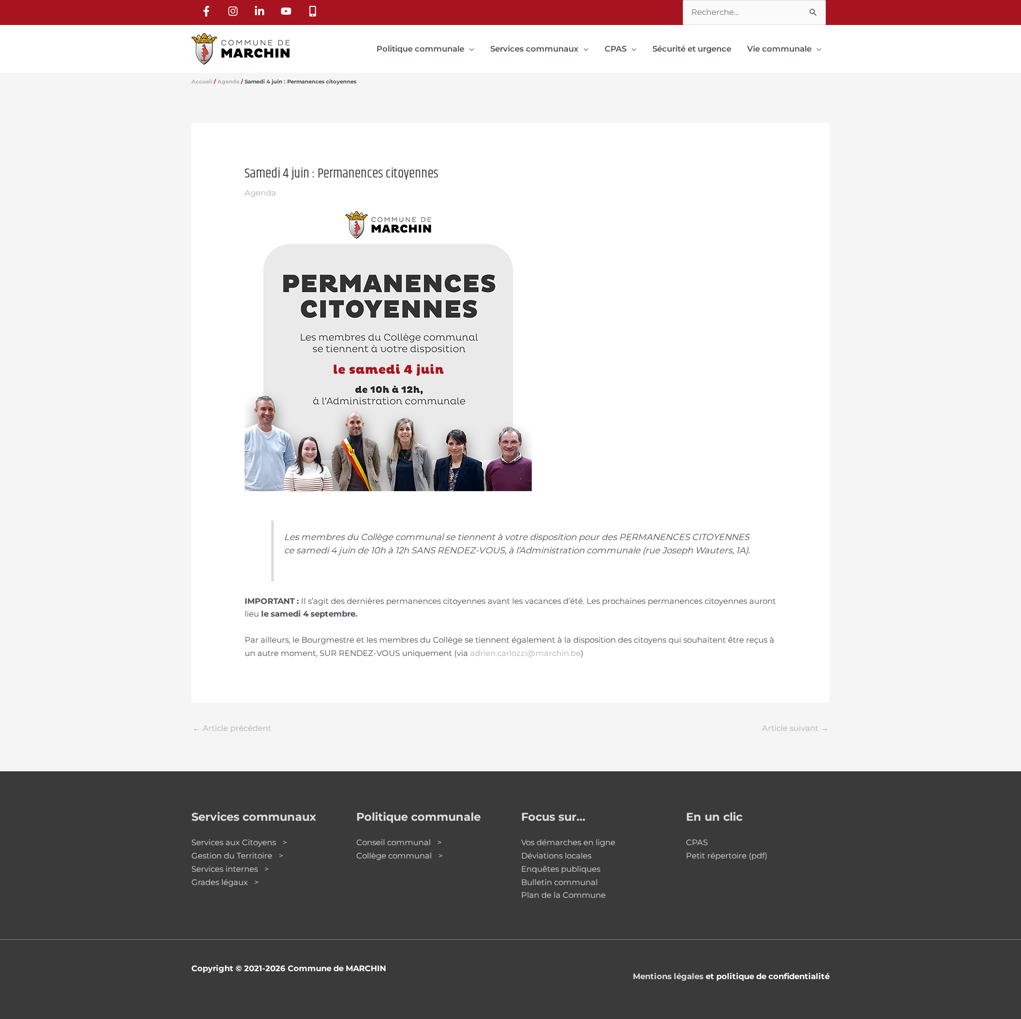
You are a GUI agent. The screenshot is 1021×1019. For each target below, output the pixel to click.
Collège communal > (399, 855)
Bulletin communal (559, 882)
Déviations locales (556, 855)
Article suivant (795, 728)
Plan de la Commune (563, 895)
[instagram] (234, 11)
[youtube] (287, 11)
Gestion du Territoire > (237, 855)
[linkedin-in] (261, 11)
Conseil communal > (399, 842)
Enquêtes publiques (560, 869)
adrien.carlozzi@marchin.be (525, 653)
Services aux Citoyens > (239, 842)
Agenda (260, 193)
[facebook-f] (208, 11)
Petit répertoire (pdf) (726, 855)
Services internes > (230, 869)
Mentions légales (668, 976)
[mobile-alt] (314, 11)
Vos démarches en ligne (568, 842)
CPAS (697, 842)
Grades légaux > (225, 882)
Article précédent (232, 728)
